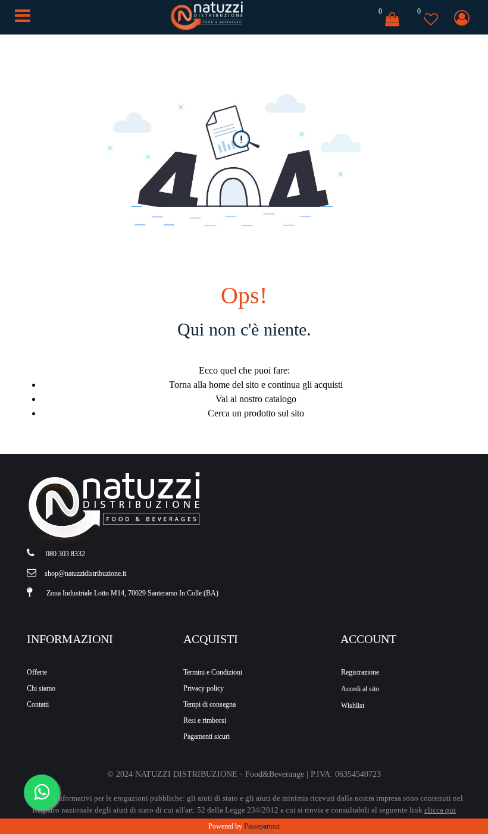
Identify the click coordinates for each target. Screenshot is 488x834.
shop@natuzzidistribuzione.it (85, 573)
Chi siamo (41, 688)
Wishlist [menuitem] (352, 705)
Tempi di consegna (209, 704)
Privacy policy (203, 688)
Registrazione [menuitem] (360, 672)
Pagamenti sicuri (206, 736)
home (219, 385)
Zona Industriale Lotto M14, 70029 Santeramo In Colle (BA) (132, 593)
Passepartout (262, 826)
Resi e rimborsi (204, 720)
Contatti (38, 704)
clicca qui (440, 809)
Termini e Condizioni (212, 672)
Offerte (37, 672)
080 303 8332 (65, 554)
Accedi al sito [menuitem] (360, 689)
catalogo (280, 399)
